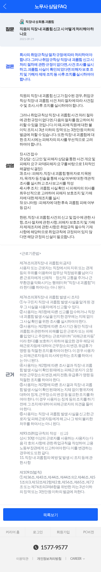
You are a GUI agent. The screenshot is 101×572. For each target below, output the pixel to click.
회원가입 (63, 532)
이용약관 (22, 558)
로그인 (38, 532)
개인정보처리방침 (49, 558)
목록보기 (50, 514)
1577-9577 (54, 547)
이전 (4, 6)
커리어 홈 (12, 532)
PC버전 (88, 532)
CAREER (75, 558)
